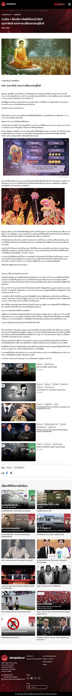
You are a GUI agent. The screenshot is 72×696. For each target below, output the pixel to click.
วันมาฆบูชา (9, 467)
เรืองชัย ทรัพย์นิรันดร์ (18, 467)
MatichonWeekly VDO (51, 424)
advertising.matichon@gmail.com (14, 679)
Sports (45, 664)
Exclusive (40, 384)
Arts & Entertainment (49, 656)
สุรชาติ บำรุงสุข (49, 364)
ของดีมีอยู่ (56, 384)
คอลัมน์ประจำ (7, 14)
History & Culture (48, 659)
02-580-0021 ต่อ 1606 (10, 677)
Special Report (41, 427)
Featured (40, 364)
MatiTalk (63, 424)
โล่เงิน (56, 404)
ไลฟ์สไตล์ (17, 14)
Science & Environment (34, 659)
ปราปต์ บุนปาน (50, 387)
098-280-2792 (8, 675)
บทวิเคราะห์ (40, 387)
